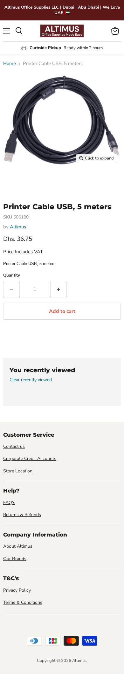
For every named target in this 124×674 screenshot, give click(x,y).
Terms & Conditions (22, 602)
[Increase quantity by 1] (59, 289)
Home (9, 63)
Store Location (17, 471)
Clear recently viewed (31, 379)
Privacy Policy (17, 590)
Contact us (14, 446)
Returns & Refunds (22, 515)
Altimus (18, 227)
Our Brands (14, 559)
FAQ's (9, 503)
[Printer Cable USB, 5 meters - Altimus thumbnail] (13, 180)
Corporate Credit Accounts (29, 459)
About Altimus (17, 546)
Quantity (11, 275)
